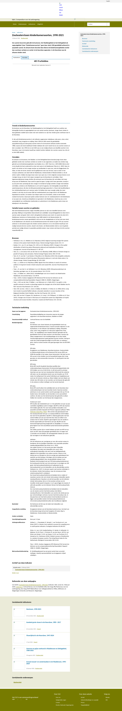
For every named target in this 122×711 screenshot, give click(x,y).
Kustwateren (16, 57)
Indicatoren (32, 24)
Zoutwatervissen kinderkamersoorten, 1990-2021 (29, 569)
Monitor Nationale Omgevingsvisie (64, 705)
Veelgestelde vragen (61, 700)
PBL (19, 699)
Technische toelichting (88, 41)
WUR (29, 699)
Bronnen (84, 38)
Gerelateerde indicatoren (89, 49)
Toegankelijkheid (85, 705)
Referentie (85, 46)
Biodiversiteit (24, 38)
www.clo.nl (19, 587)
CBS (16, 699)
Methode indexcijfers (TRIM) (38, 412)
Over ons (58, 697)
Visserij (39, 629)
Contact (58, 702)
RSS (107, 700)
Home (14, 24)
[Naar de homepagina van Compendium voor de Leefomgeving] (61, 10)
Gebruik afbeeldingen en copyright (89, 700)
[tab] (16, 57)
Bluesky (108, 697)
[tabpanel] (41, 91)
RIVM (23, 699)
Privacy (83, 702)
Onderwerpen (22, 24)
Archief (84, 43)
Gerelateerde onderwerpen (90, 51)
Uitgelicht (40, 24)
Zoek (108, 24)
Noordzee (24, 57)
